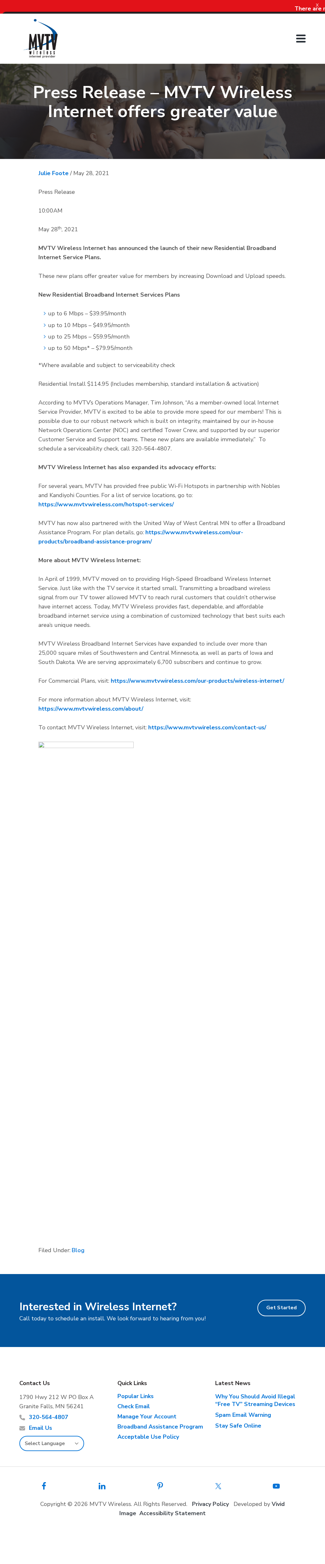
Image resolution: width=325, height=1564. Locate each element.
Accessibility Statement (172, 1513)
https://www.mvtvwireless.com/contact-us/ (207, 727)
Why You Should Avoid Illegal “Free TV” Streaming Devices (255, 1400)
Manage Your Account (146, 1416)
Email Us (40, 1428)
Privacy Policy (210, 1504)
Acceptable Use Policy (148, 1436)
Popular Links (135, 1396)
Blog (78, 1250)
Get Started (281, 1307)
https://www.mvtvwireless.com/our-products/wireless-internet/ (197, 681)
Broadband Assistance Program (160, 1426)
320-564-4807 (48, 1417)
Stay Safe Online (238, 1425)
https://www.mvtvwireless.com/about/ (90, 709)
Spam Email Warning (243, 1415)
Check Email (133, 1406)
